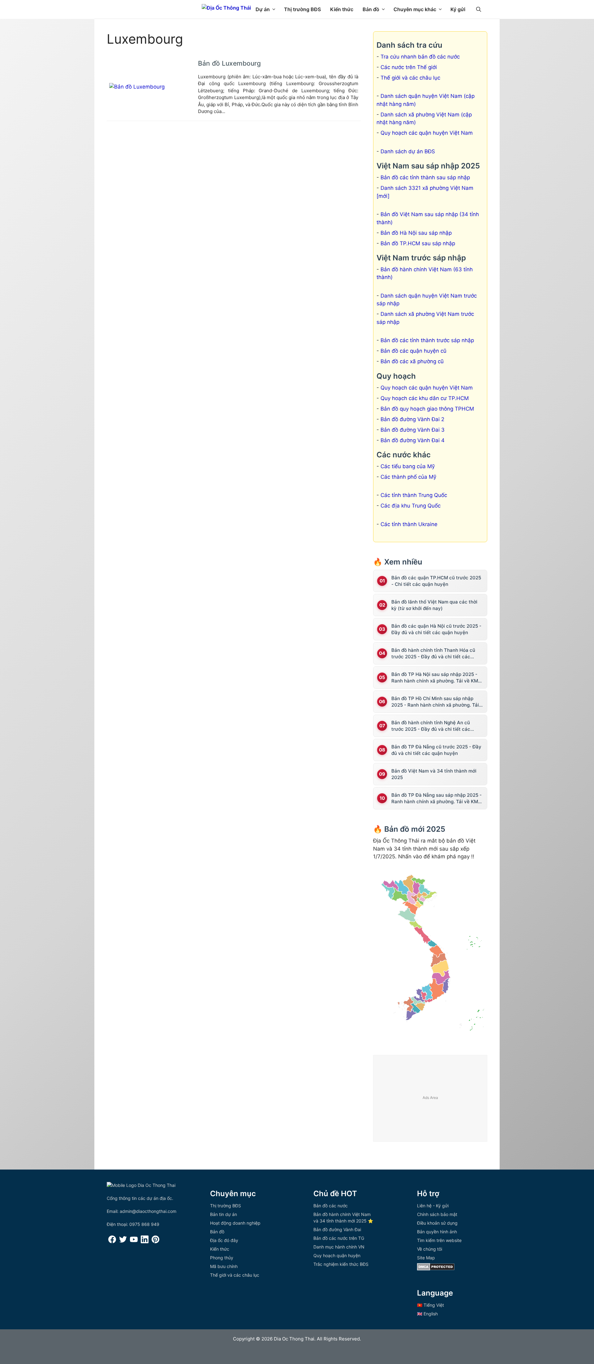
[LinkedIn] (144, 1241)
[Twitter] (123, 1241)
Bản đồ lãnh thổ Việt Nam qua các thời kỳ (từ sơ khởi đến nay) (434, 605)
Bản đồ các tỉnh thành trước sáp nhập (427, 340)
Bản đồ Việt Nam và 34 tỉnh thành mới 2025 (433, 774)
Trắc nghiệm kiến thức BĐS (340, 1264)
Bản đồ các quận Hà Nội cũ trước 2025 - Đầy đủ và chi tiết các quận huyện (436, 629)
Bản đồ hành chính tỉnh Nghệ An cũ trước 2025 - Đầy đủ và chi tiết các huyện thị (430, 726)
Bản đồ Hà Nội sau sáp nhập (416, 233)
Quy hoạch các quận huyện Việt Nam (427, 133)
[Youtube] (133, 1241)
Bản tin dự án (223, 1214)
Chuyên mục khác (415, 9)
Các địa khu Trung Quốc (411, 506)
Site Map (426, 1257)
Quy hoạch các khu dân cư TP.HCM (425, 398)
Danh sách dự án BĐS (408, 151)
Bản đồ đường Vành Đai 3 (413, 430)
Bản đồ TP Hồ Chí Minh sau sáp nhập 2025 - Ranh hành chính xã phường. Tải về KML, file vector (435, 701)
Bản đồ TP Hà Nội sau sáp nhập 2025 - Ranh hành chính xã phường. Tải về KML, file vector (436, 677)
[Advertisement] (430, 1098)
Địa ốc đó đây (224, 1240)
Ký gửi (457, 9)
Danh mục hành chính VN (338, 1246)
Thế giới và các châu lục (410, 78)
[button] (478, 9)
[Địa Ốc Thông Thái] (226, 7)
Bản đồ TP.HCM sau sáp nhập (418, 243)
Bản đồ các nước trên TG (338, 1238)
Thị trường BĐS (302, 9)
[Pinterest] (155, 1241)
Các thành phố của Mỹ (408, 477)
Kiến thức (341, 9)
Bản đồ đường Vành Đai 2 (412, 419)
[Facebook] (112, 1241)
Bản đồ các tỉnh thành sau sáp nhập (425, 177)
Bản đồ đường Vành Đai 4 (413, 440)
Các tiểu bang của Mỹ (408, 466)
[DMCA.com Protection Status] (435, 1268)
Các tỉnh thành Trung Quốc (414, 495)
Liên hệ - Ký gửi (433, 1205)
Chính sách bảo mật (437, 1214)
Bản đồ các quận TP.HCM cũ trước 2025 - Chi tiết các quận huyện (436, 581)
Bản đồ (371, 9)
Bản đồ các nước (330, 1205)
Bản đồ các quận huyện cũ (413, 351)
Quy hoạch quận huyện (336, 1255)
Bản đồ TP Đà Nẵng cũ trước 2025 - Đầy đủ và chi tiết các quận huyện (436, 750)
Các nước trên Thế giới (409, 67)
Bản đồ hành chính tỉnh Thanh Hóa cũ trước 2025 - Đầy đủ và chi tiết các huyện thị (433, 653)
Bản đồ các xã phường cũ (412, 361)
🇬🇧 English (427, 1313)
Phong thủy (221, 1257)
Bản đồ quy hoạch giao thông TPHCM (427, 409)
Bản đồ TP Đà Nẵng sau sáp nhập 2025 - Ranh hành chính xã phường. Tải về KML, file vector (436, 798)
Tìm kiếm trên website (439, 1240)
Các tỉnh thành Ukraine (409, 524)
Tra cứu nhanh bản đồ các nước (420, 57)
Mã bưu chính (224, 1266)
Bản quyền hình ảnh (437, 1231)
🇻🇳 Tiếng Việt (430, 1305)
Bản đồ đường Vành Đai (337, 1229)
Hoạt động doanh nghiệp (235, 1223)
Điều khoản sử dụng (437, 1223)
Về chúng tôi (429, 1249)
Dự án (263, 9)
